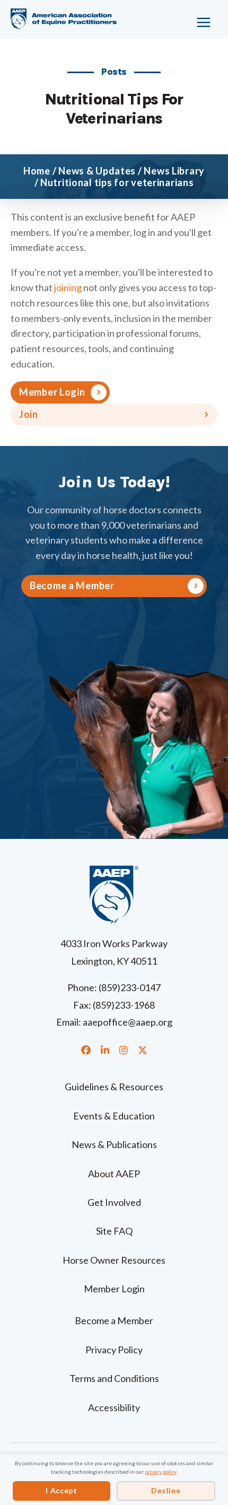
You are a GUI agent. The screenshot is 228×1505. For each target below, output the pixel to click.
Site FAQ (114, 1231)
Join (28, 414)
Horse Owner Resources (114, 1260)
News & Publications (114, 1144)
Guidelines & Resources (114, 1086)
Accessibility (114, 1407)
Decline (165, 1490)
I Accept (61, 1490)
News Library (174, 171)
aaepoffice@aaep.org (127, 1022)
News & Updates (97, 171)
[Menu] (193, 18)
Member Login (52, 392)
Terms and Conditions (114, 1378)
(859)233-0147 (130, 987)
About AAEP (114, 1173)
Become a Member (114, 1320)
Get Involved (114, 1202)
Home (36, 171)
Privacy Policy (114, 1349)
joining (68, 287)
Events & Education (114, 1116)
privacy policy (161, 1471)
